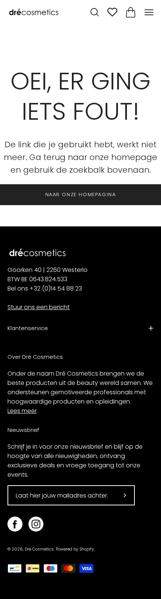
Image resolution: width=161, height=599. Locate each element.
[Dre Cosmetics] (33, 12)
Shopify (86, 549)
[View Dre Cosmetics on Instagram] (35, 524)
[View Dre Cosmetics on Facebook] (14, 524)
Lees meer (22, 411)
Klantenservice (27, 328)
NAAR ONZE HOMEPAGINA (80, 194)
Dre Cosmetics (39, 549)
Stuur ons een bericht (38, 307)
